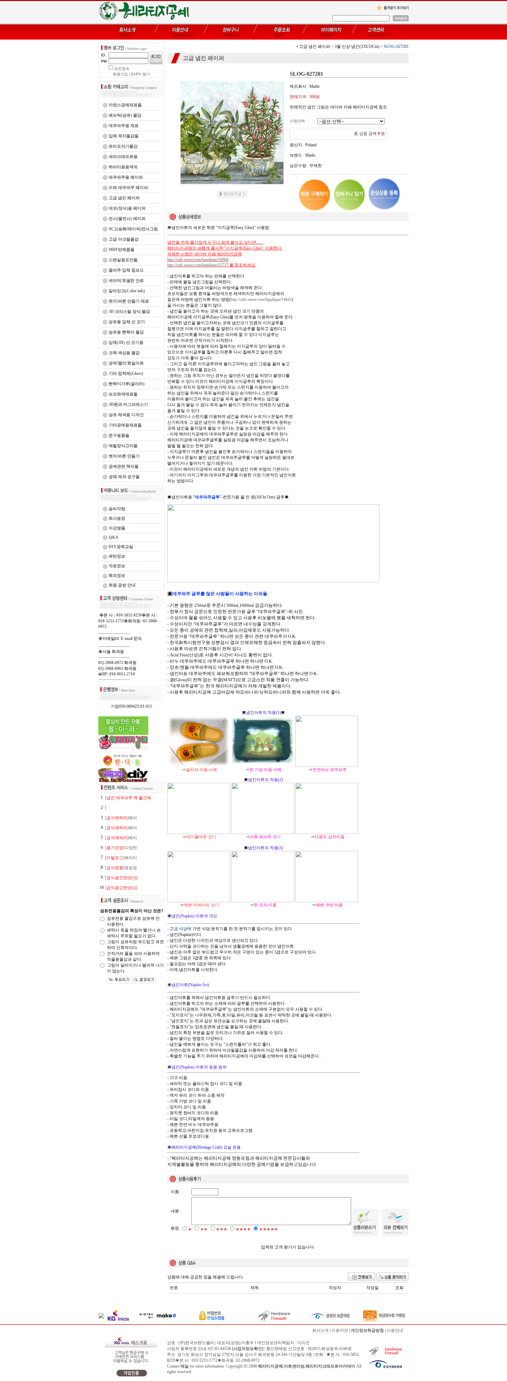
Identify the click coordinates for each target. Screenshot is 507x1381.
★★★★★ (268, 1229)
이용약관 (339, 1330)
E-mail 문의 (130, 638)
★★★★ (243, 1229)
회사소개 (320, 1330)
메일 (184, 1366)
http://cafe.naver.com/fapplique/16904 (197, 259)
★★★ (221, 1229)
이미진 (303, 1342)
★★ (204, 1229)
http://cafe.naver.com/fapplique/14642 (261, 299)
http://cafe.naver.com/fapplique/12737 (197, 265)
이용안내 (395, 1330)
